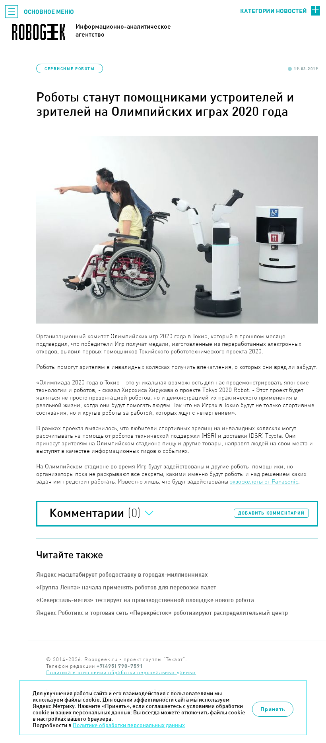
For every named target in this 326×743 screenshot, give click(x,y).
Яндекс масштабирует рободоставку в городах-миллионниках (122, 574)
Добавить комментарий (271, 513)
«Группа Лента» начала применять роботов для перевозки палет (126, 587)
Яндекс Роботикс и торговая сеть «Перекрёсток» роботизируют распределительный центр (162, 612)
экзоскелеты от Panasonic (264, 481)
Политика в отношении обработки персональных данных (121, 672)
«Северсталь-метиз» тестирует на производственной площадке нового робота (145, 600)
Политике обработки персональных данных (129, 725)
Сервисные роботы (70, 68)
